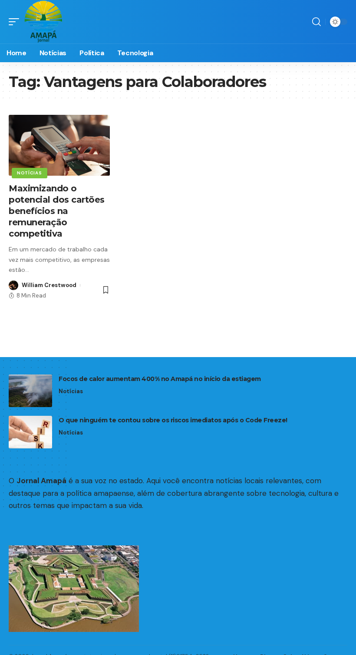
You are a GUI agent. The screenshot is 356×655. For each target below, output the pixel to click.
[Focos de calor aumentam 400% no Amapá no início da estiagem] (30, 390)
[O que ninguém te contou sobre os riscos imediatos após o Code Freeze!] (30, 432)
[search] (316, 21)
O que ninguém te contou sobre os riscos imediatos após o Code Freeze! (173, 420)
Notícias (29, 173)
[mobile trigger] (16, 21)
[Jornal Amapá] (43, 21)
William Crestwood (49, 285)
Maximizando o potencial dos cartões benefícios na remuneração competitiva (57, 211)
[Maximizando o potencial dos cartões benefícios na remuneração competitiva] (59, 145)
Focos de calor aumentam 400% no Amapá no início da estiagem (160, 379)
